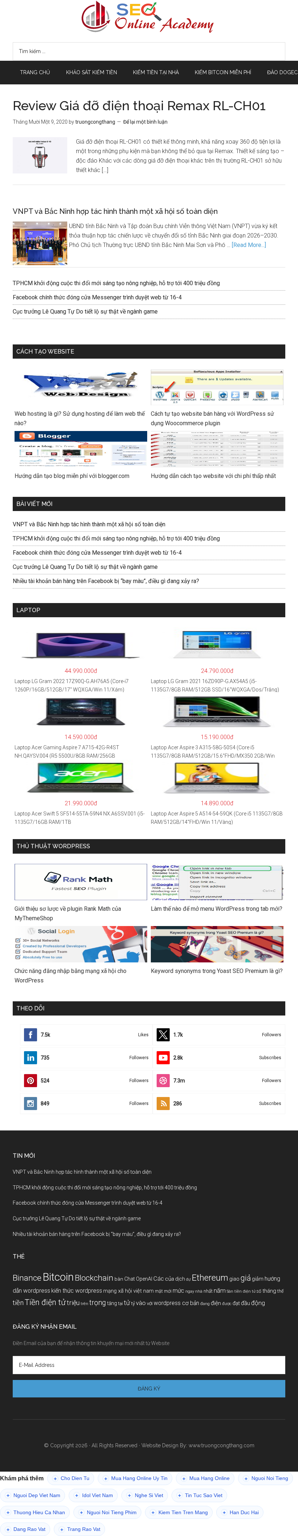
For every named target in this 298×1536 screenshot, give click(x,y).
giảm (257, 1279)
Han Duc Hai (241, 1512)
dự (188, 1279)
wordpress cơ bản (176, 1303)
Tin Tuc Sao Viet (200, 1495)
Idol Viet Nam (94, 1495)
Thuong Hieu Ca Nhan (36, 1512)
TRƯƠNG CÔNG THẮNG (149, 16)
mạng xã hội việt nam (128, 1291)
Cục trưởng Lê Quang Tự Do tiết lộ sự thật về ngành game (85, 311)
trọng (97, 1302)
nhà (198, 1291)
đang (205, 1303)
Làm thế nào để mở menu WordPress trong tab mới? (216, 908)
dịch (180, 1279)
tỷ (133, 1303)
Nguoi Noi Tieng (266, 1478)
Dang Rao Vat (26, 1529)
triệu (73, 1302)
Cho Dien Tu (71, 1478)
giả (246, 1277)
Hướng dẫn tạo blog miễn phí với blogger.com (72, 475)
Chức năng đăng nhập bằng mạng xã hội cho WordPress (70, 976)
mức (178, 1290)
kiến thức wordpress (76, 1290)
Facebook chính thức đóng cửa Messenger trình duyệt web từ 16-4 (97, 297)
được (226, 1303)
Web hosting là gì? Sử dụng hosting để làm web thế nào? (80, 418)
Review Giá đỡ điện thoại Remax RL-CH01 (139, 105)
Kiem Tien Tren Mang (180, 1512)
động (258, 1302)
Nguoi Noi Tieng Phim (108, 1512)
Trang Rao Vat (80, 1529)
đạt (236, 1303)
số (259, 1291)
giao (234, 1279)
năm (220, 1290)
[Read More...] (249, 245)
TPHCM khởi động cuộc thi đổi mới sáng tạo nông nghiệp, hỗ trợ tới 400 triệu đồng (116, 283)
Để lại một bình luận (145, 122)
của (169, 1279)
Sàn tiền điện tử (241, 1291)
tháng (269, 1291)
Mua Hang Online (206, 1478)
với (150, 1303)
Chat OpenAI (138, 1279)
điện (216, 1303)
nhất (208, 1291)
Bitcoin (58, 1277)
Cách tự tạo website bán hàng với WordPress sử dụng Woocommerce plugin (212, 418)
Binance (27, 1278)
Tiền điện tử (45, 1302)
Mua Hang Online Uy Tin (136, 1478)
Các (158, 1278)
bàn (118, 1279)
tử (127, 1302)
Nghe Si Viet (145, 1495)
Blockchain (94, 1277)
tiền (18, 1302)
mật (159, 1291)
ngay (189, 1291)
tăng (112, 1303)
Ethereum (210, 1278)
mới (168, 1291)
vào (141, 1302)
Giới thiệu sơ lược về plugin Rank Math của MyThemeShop (68, 913)
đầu (245, 1303)
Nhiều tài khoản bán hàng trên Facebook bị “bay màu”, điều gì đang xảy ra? (106, 581)
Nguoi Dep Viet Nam (33, 1495)
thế (280, 1291)
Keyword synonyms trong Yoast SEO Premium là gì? (217, 971)
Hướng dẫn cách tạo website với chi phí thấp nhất (213, 475)
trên (84, 1303)
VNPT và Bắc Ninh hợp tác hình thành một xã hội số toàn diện (115, 211)
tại (120, 1303)
